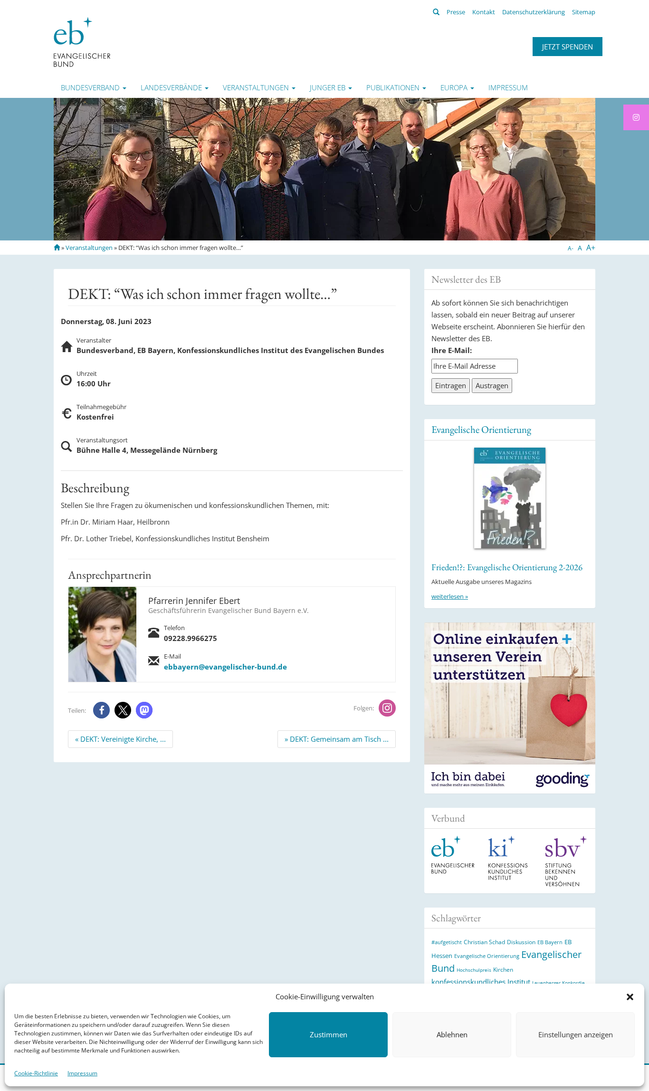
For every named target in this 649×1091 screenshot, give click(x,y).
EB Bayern (550, 942)
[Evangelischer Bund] (82, 41)
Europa (454, 87)
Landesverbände (172, 87)
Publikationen (393, 87)
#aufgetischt (446, 942)
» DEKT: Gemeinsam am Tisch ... (337, 739)
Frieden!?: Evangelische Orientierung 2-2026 (506, 567)
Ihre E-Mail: (451, 350)
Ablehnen (452, 1035)
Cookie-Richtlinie (36, 1073)
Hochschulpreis (474, 970)
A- (570, 248)
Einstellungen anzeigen (575, 1035)
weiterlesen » (449, 596)
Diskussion (521, 942)
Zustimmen (328, 1035)
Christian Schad (484, 942)
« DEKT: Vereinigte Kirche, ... (120, 739)
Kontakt (483, 12)
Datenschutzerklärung (533, 12)
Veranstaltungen (257, 87)
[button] (630, 997)
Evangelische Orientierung (481, 429)
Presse (456, 12)
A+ (590, 247)
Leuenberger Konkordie (558, 982)
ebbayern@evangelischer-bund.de (225, 666)
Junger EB (328, 87)
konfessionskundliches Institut (480, 981)
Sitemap (583, 12)
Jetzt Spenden (567, 46)
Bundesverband (91, 87)
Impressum (82, 1073)
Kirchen (503, 969)
